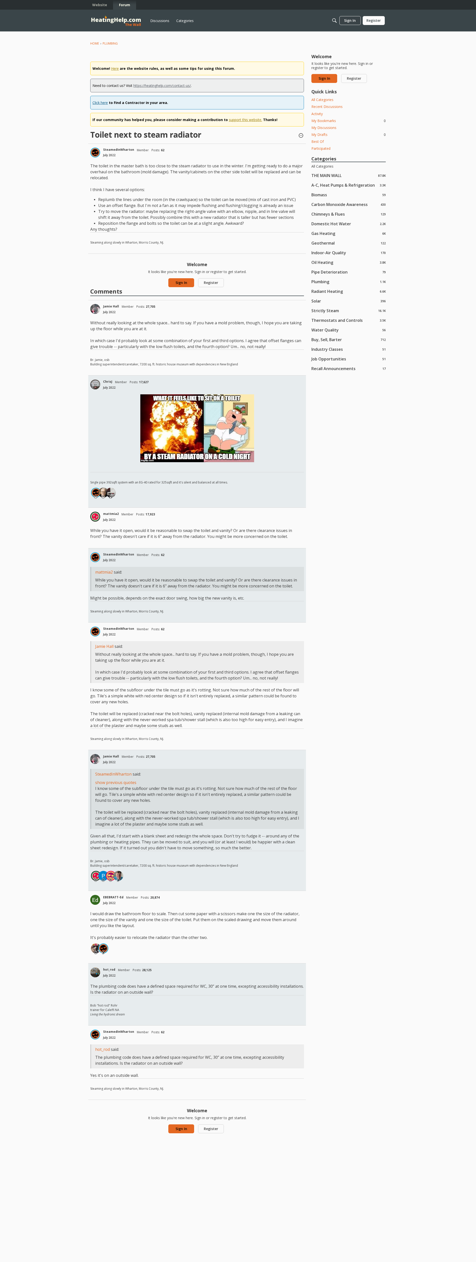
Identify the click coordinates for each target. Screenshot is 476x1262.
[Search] (334, 20)
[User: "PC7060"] (103, 876)
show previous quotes (115, 782)
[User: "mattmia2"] (95, 517)
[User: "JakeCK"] (111, 876)
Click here (100, 102)
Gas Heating (348, 233)
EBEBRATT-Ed (113, 897)
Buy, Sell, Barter (348, 339)
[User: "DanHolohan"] (118, 876)
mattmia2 (111, 514)
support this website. (245, 119)
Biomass (348, 194)
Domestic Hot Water (348, 223)
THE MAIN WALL (348, 175)
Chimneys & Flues (348, 214)
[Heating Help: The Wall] (116, 20)
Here (115, 68)
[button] (301, 136)
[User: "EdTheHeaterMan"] (103, 493)
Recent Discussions (327, 106)
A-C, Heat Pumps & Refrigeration (348, 185)
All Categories (322, 99)
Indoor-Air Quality (348, 252)
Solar (348, 300)
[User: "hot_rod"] (95, 972)
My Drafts (348, 134)
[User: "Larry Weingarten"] (96, 948)
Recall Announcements (348, 368)
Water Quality (348, 329)
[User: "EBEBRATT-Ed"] (95, 900)
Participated (320, 148)
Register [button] (211, 282)
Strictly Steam (348, 310)
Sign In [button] (181, 282)
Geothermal (348, 243)
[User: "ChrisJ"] (95, 384)
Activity (317, 113)
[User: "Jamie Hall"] (95, 309)
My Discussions (323, 127)
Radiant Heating (348, 291)
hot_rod (109, 969)
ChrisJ (107, 381)
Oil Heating (348, 262)
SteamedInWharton (118, 150)
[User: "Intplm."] (111, 493)
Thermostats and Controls (348, 320)
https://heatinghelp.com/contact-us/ (162, 85)
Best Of (317, 141)
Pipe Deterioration (348, 272)
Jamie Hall (111, 306)
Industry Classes (348, 349)
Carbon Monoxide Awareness (348, 204)
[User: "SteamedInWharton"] (95, 152)
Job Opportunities (348, 358)
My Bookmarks (348, 120)
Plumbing (348, 281)
